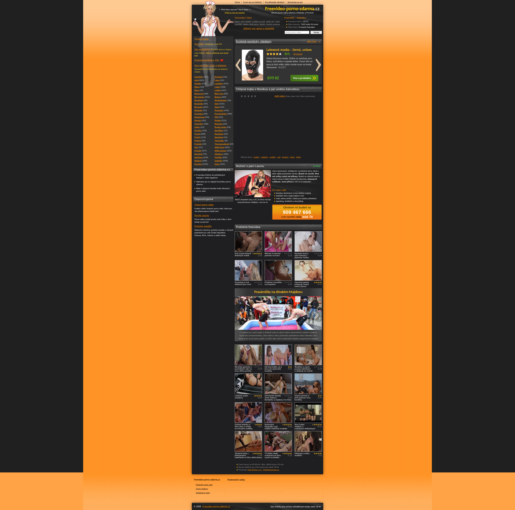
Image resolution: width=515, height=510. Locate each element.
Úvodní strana (201, 39)
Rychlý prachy (201, 215)
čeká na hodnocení (249, 97)
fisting (237, 21)
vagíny (246, 24)
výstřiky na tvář (258, 21)
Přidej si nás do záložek (235, 13)
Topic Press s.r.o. (254, 470)
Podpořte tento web (204, 485)
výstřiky (272, 157)
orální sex (270, 21)
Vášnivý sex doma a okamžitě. (259, 28)
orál (278, 157)
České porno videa (204, 205)
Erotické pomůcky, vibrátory (253, 41)
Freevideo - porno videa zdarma (292, 8)
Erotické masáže (202, 226)
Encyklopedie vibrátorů (274, 2)
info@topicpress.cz (271, 470)
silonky (262, 24)
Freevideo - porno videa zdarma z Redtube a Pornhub (208, 20)
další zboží (312, 41)
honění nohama (273, 24)
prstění (256, 157)
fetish (298, 157)
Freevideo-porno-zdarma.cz (216, 506)
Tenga (237, 2)
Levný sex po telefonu (252, 2)
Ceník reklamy (202, 489)
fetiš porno (254, 24)
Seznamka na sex (295, 2)
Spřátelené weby (203, 493)
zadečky (264, 157)
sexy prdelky (246, 21)
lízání (292, 157)
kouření (285, 157)
